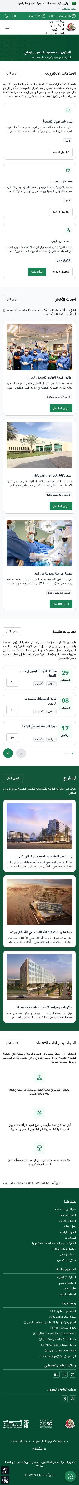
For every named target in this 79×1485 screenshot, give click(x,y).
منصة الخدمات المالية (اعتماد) (58, 1345)
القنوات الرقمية (68, 1232)
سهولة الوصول (68, 1255)
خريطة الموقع (39, 1448)
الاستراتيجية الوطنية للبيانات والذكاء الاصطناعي (49, 1322)
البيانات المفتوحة (67, 1221)
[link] (14, 16)
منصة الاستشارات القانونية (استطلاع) (54, 1334)
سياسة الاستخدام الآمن (64, 1249)
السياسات (70, 1238)
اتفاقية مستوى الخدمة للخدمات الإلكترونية (54, 1243)
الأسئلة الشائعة (68, 1294)
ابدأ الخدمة (37, 272)
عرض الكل (12, 73)
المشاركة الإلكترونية (66, 1277)
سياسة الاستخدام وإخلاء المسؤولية (50, 1441)
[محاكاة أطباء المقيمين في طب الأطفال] (12, 682)
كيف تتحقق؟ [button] (69, 9)
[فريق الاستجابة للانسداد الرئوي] (12, 710)
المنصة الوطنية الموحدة (63, 1311)
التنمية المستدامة (67, 1215)
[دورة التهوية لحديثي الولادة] (12, 738)
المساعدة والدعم (67, 1283)
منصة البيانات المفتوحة (62, 1317)
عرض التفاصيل (61, 408)
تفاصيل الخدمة (61, 152)
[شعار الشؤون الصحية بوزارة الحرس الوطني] (70, 1424)
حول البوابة (70, 1227)
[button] (7, 27)
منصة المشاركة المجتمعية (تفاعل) (57, 1339)
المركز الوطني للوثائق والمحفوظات (58, 1356)
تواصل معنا (70, 1289)
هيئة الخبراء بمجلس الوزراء (60, 1351)
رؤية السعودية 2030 (63, 1328)
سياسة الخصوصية (20, 1441)
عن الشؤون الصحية (65, 1210)
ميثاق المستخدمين (66, 1260)
